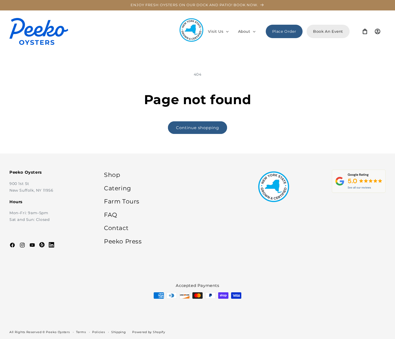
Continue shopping (197, 127)
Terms (81, 332)
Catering (117, 188)
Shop (112, 174)
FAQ (110, 214)
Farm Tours (121, 201)
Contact (116, 228)
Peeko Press (123, 241)
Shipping (118, 332)
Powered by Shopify (148, 332)
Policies (98, 332)
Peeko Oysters (58, 332)
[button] (218, 31)
